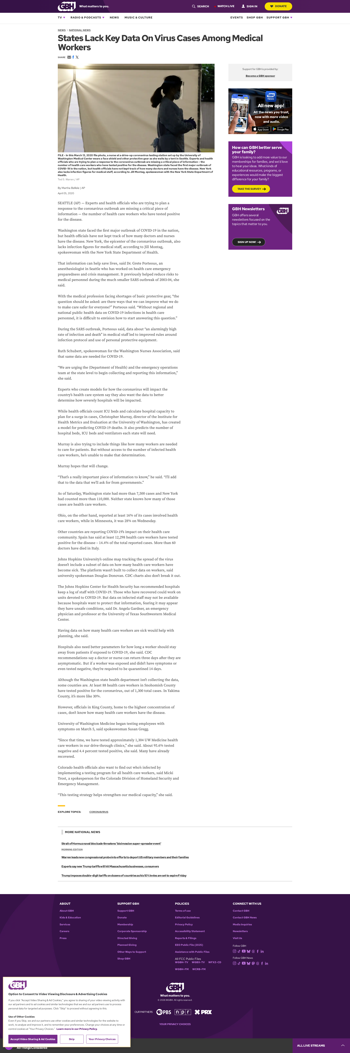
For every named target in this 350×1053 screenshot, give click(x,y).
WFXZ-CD (214, 962)
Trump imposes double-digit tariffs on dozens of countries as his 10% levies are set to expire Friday (123, 875)
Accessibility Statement (190, 931)
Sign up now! (247, 242)
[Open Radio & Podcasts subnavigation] (103, 17)
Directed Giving (127, 938)
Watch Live (225, 6)
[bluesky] (248, 951)
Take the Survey (249, 189)
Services (65, 924)
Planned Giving (127, 945)
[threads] (253, 951)
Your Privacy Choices (175, 1024)
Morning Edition (72, 849)
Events (236, 17)
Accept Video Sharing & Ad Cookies (32, 1039)
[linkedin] (262, 951)
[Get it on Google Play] (280, 129)
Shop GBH (255, 17)
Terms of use (183, 910)
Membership (125, 924)
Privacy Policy (184, 924)
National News (80, 30)
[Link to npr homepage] (183, 1012)
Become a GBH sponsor (260, 75)
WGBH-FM (182, 969)
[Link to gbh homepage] (67, 6)
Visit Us (237, 938)
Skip (72, 1039)
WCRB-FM (199, 969)
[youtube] (244, 951)
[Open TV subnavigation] (64, 17)
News (114, 17)
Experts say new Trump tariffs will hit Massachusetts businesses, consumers (110, 866)
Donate (281, 6)
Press (63, 938)
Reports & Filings (185, 938)
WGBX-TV (198, 962)
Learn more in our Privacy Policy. (77, 1029)
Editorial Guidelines (187, 917)
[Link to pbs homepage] (163, 1012)
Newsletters (240, 931)
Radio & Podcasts (86, 17)
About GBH (67, 910)
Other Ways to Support (131, 951)
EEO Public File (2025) (189, 945)
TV (60, 17)
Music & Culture (139, 17)
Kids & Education (70, 917)
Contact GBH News (245, 917)
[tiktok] (239, 951)
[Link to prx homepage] (203, 1012)
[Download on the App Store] (261, 129)
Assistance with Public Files (192, 951)
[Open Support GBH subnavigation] (291, 17)
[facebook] (257, 951)
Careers (64, 931)
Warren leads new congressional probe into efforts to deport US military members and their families (125, 857)
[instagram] (234, 951)
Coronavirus (98, 812)
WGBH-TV (181, 962)
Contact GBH (241, 910)
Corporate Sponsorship (132, 931)
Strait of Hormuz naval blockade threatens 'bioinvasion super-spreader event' (111, 844)
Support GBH (278, 17)
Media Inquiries (242, 924)
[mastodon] (253, 963)
